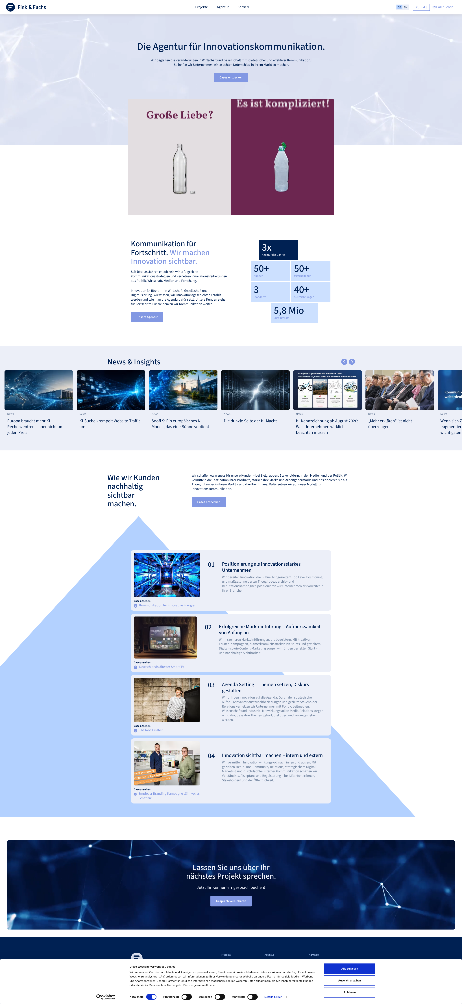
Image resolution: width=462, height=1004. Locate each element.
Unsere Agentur (147, 317)
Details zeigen (273, 996)
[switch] (187, 997)
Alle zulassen (349, 968)
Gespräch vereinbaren (231, 901)
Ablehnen (350, 992)
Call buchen (444, 7)
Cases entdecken (231, 77)
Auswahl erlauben (349, 980)
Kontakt (421, 7)
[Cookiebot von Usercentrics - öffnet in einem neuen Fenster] (105, 997)
